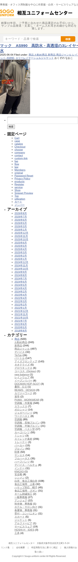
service (19, 187)
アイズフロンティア (26, 361)
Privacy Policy (22, 178)
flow (17, 164)
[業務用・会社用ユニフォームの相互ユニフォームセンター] (36, 15)
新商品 (52, 54)
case (17, 140)
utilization (20, 198)
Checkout (20, 146)
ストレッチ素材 (23, 438)
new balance (22, 374)
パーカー (20, 445)
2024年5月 (21, 285)
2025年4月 (21, 249)
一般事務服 (21, 497)
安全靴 (18, 474)
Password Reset (24, 175)
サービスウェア (23, 526)
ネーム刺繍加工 (23, 493)
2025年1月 (21, 258)
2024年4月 (21, 288)
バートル (20, 358)
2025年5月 (21, 245)
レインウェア (22, 377)
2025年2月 (21, 255)
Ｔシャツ (20, 435)
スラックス (21, 406)
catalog (19, 143)
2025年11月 (21, 236)
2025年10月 (21, 239)
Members (20, 169)
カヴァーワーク (23, 393)
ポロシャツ (21, 409)
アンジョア (21, 500)
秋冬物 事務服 (23, 503)
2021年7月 (21, 320)
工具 (17, 533)
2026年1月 (21, 229)
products (19, 181)
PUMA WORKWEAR (27, 399)
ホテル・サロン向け (26, 507)
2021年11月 (21, 314)
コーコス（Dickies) (25, 371)
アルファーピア (23, 523)
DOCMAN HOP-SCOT (27, 383)
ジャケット (21, 520)
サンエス (20, 455)
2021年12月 (21, 311)
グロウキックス (23, 367)
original (19, 172)
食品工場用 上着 (25, 484)
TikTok (18, 355)
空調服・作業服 (23, 403)
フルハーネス (22, 458)
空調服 (18, 419)
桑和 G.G (21, 386)
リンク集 (5, 547)
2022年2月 (21, 304)
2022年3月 (21, 301)
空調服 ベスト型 (25, 429)
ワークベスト (22, 416)
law (16, 166)
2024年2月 (21, 291)
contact (19, 155)
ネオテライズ (22, 364)
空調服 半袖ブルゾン (27, 425)
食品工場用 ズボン (26, 490)
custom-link (21, 158)
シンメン (20, 477)
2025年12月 (21, 232)
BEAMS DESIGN (25, 390)
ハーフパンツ (22, 461)
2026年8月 (21, 213)
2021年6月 (21, 324)
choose (19, 149)
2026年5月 (21, 223)
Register (19, 184)
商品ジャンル (63, 54)
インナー (20, 468)
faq (16, 161)
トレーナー (21, 442)
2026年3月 (21, 226)
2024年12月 (21, 262)
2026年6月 (21, 219)
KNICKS (19, 471)
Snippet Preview (24, 193)
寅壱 (17, 396)
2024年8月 (21, 275)
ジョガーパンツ (23, 412)
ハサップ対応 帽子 (26, 487)
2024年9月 (21, 271)
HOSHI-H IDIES (24, 529)
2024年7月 (21, 278)
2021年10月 (21, 317)
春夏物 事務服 (23, 510)
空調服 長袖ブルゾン (27, 422)
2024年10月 (21, 268)
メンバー (20, 205)
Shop (17, 190)
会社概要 (20, 547)
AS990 (10, 57)
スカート (20, 516)
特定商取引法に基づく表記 (44, 547)
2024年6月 (21, 281)
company (20, 152)
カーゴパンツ (22, 432)
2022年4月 (21, 298)
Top (17, 195)
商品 (31, 54)
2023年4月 (21, 294)
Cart (17, 138)
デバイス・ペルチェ (26, 465)
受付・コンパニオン (26, 513)
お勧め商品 (40, 54)
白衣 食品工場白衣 (26, 480)
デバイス (20, 352)
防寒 (17, 451)
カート (18, 201)
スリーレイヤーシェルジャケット (35, 57)
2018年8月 (21, 330)
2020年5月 (21, 327)
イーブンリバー (23, 380)
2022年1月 (21, 307)
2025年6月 (21, 242)
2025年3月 (21, 252)
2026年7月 (21, 216)
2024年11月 (21, 265)
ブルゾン (20, 448)
